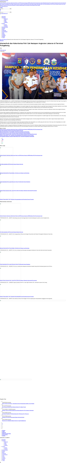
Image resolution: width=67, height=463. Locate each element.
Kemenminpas (5, 27)
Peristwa (4, 17)
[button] (10, 8)
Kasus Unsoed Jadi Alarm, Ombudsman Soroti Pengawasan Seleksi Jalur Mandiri (18, 403)
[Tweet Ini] (2, 139)
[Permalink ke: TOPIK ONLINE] (1, 49)
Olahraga (4, 30)
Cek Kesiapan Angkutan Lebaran (6, 136)
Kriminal (5, 25)
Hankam (6, 22)
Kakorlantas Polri (16, 136)
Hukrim (3, 23)
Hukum (5, 24)
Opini (3, 32)
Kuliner (3, 34)
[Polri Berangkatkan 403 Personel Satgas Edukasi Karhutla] (6, 163)
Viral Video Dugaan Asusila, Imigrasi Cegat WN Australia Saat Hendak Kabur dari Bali (25, 4)
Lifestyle (3, 35)
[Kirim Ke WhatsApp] (2, 143)
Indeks (1, 7)
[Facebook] (2, 422)
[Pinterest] (2, 425)
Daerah (3, 28)
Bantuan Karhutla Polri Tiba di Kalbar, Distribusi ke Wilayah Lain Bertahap (14, 131)
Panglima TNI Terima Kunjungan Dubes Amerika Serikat (13, 417)
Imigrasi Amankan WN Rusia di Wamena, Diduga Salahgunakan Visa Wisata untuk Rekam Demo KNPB (20, 5)
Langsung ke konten (4, 0)
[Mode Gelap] (0, 9)
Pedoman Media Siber (6, 433)
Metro (3, 29)
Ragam (3, 36)
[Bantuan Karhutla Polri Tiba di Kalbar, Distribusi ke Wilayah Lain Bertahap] (6, 171)
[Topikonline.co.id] (3, 6)
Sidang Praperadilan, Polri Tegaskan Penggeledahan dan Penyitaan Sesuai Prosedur (17, 135)
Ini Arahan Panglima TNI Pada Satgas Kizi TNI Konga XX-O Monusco (15, 413)
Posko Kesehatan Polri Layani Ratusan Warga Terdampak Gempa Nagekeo (15, 132)
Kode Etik (4, 432)
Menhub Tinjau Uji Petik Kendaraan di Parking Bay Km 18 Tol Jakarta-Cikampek (18, 410)
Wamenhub (31, 136)
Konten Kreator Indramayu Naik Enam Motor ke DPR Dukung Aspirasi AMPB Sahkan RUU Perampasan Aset (21, 2)
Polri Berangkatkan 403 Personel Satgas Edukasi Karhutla (54, 4)
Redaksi (3, 430)
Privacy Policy (5, 434)
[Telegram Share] (2, 142)
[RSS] (2, 428)
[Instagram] (2, 426)
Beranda (4, 16)
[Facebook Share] (2, 138)
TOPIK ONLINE (3, 50)
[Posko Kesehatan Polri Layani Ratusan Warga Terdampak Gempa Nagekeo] (6, 180)
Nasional (6, 18)
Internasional (4, 31)
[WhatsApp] (2, 427)
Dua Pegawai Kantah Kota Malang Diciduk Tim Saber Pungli (14, 407)
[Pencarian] (0, 11)
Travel (3, 37)
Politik (5, 21)
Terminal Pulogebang (25, 136)
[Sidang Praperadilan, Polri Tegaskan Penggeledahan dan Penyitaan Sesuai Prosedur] (6, 198)
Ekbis (5, 20)
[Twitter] (2, 423)
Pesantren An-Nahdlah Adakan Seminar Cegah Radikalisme (14, 420)
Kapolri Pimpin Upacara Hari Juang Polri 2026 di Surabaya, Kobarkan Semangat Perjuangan (18, 134)
